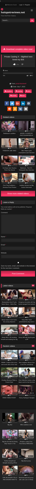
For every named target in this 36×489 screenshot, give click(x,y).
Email (3, 245)
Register (27, 5)
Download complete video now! (19, 49)
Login (20, 5)
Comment (4, 212)
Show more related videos (18, 194)
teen (23, 95)
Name (3, 236)
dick (29, 91)
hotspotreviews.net (12, 12)
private (14, 95)
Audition (9, 91)
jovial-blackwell (21, 83)
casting (20, 91)
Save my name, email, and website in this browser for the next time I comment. (18, 267)
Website (4, 253)
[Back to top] (30, 483)
